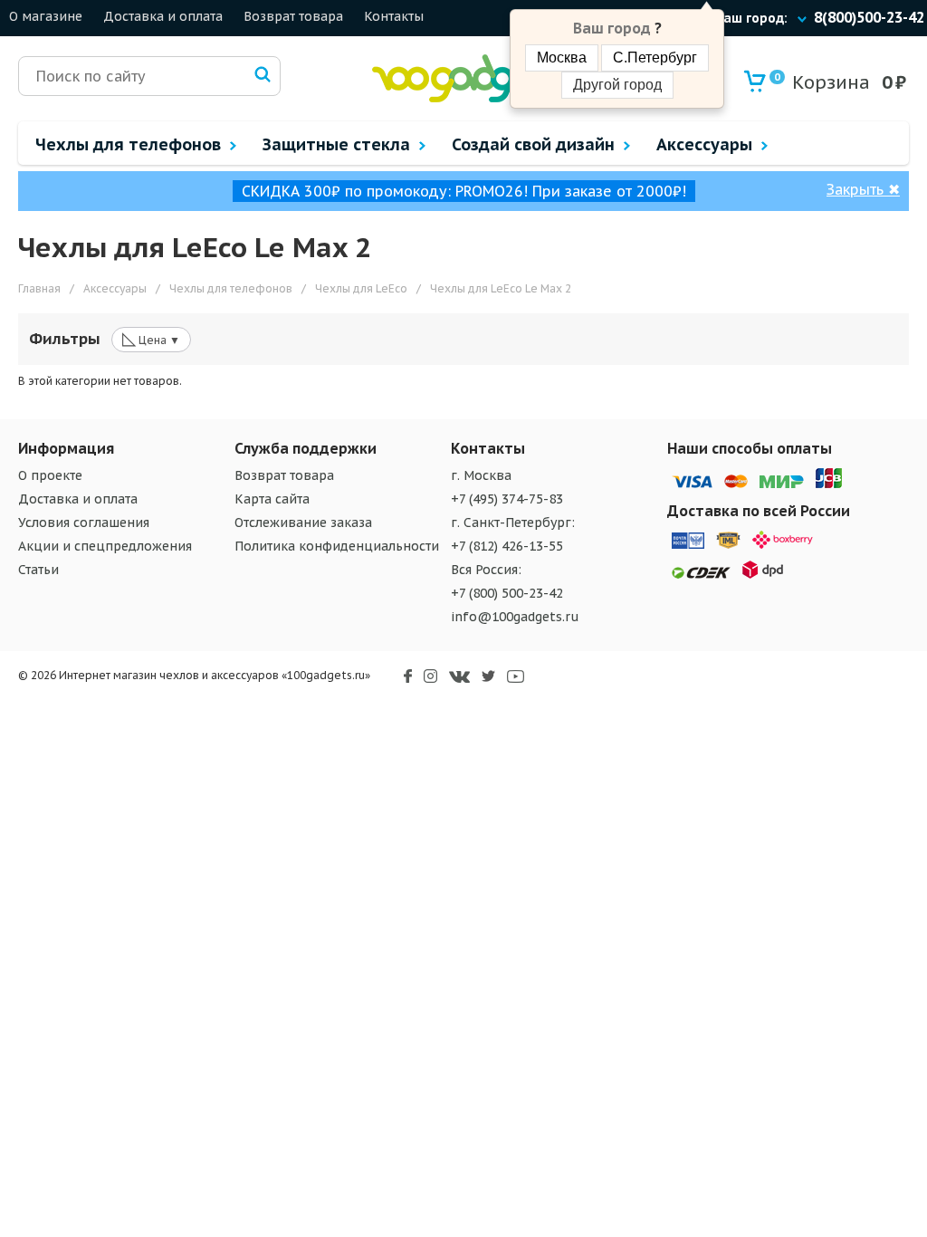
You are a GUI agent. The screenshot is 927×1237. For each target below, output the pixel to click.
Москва (562, 57)
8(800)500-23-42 (869, 17)
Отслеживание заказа (303, 522)
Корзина (822, 82)
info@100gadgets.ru (515, 617)
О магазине (45, 16)
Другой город (617, 84)
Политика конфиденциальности (336, 546)
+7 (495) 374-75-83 (507, 499)
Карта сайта (272, 499)
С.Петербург (655, 57)
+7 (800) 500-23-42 (507, 593)
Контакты (394, 16)
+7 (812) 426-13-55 (507, 546)
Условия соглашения (83, 522)
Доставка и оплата (163, 16)
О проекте (50, 475)
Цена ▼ (151, 339)
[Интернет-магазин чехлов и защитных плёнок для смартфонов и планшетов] (466, 98)
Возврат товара (293, 16)
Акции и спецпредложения (105, 546)
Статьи (38, 569)
